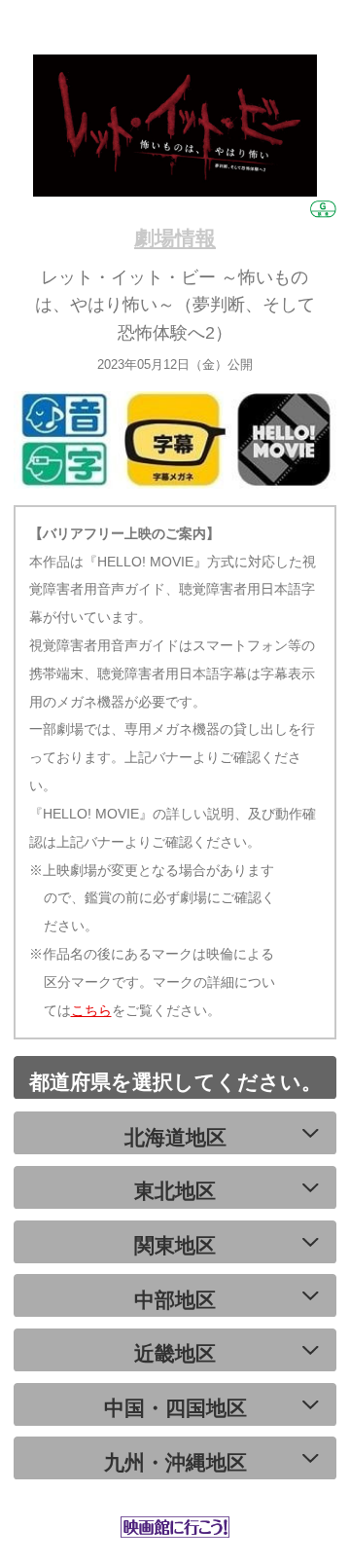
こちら (91, 1010)
